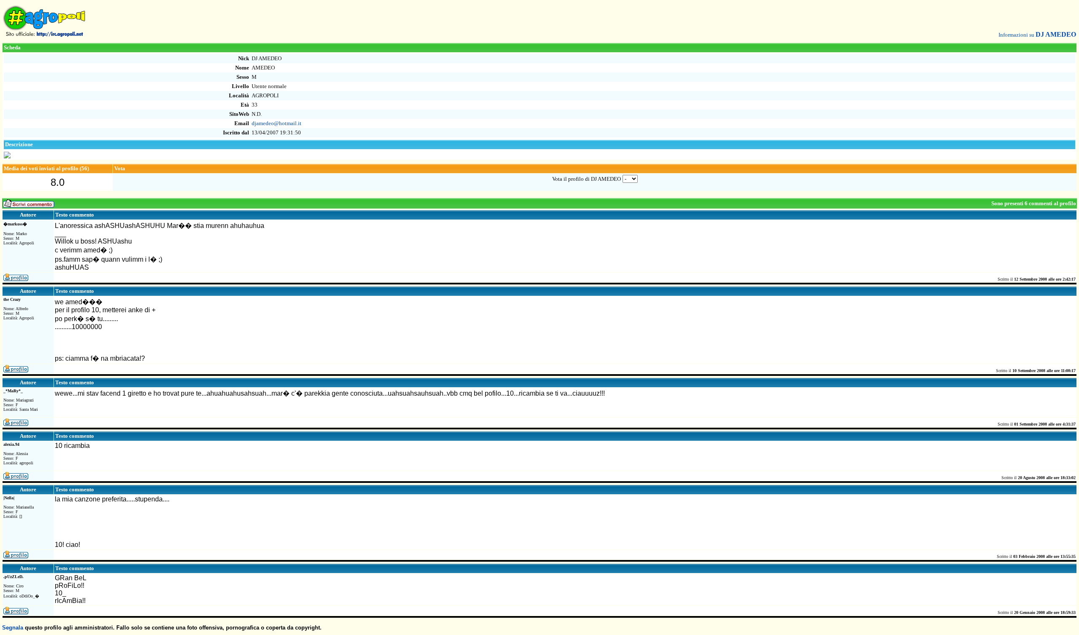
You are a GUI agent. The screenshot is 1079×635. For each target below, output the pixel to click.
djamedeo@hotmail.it (276, 123)
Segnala (12, 627)
